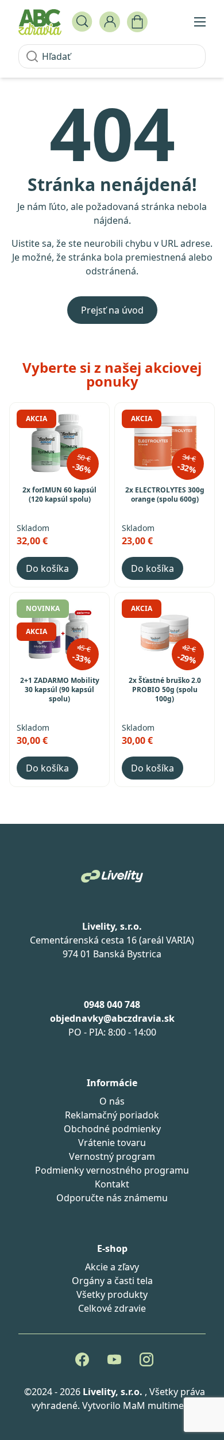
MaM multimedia (160, 1405)
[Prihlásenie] (109, 22)
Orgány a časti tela (112, 1280)
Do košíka (47, 568)
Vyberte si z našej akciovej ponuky (112, 374)
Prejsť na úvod (112, 310)
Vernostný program (112, 1156)
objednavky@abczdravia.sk (112, 1018)
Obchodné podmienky (112, 1128)
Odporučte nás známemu (112, 1197)
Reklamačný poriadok (112, 1115)
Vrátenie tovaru (112, 1142)
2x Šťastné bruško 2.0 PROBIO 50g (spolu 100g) (165, 690)
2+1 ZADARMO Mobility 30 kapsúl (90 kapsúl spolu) (59, 690)
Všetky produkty (112, 1294)
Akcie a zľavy (112, 1267)
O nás (112, 1101)
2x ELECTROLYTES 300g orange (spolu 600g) (164, 495)
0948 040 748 (112, 1004)
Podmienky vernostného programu (112, 1170)
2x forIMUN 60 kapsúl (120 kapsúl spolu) (59, 495)
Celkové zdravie (112, 1308)
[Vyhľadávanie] (82, 22)
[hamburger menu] (200, 21)
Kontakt (112, 1184)
